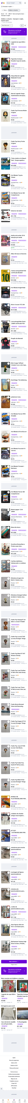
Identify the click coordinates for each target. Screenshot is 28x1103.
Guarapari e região (5, 15)
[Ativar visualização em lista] (21, 25)
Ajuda (14, 1057)
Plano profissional (14, 1068)
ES (6, 13)
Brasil (2, 13)
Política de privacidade (14, 1074)
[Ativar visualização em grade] (25, 25)
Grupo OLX (14, 1083)
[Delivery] (4, 31)
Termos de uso (14, 1071)
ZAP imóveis (14, 1085)
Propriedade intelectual (14, 1076)
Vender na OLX (14, 1065)
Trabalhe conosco (14, 1081)
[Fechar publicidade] (1, 1088)
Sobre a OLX (14, 1062)
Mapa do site (14, 1078)
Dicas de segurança (14, 1060)
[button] (14, 3)
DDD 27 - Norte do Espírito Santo (16, 13)
